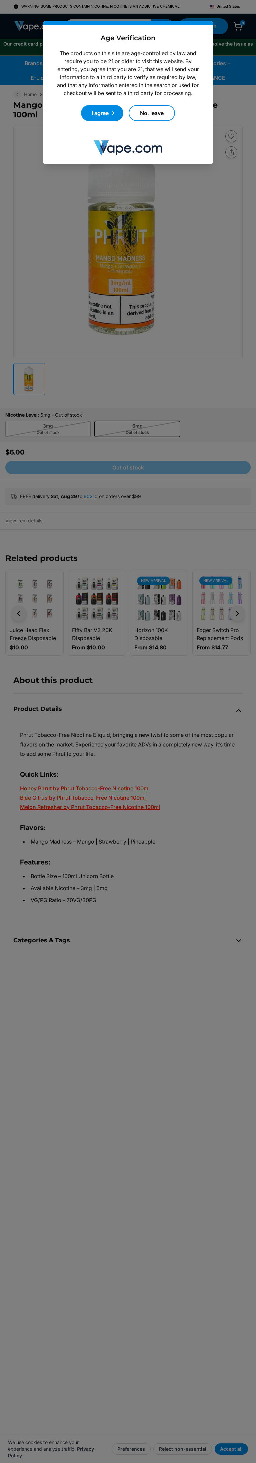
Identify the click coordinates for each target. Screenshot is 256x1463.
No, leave (152, 113)
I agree (100, 113)
